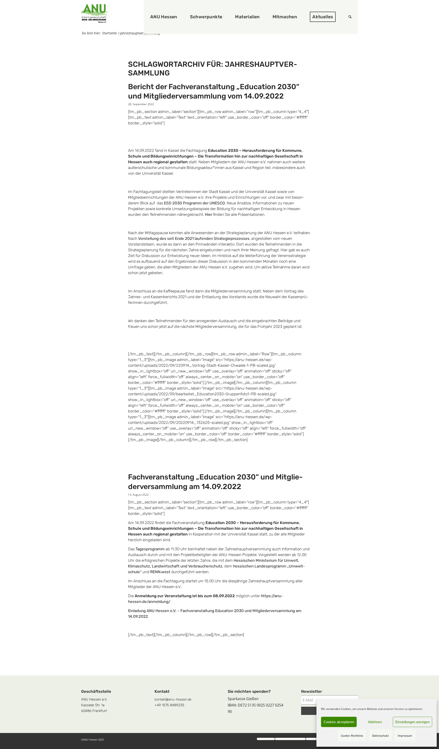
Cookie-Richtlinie (352, 735)
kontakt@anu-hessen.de (173, 699)
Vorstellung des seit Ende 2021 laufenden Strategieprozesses (193, 238)
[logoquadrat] (94, 13)
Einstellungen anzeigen (412, 722)
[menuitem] (164, 17)
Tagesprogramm (150, 549)
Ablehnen (375, 722)
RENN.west (160, 572)
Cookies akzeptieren (339, 722)
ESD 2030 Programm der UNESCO (194, 203)
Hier (208, 214)
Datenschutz (380, 735)
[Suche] (349, 16)
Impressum (405, 735)
